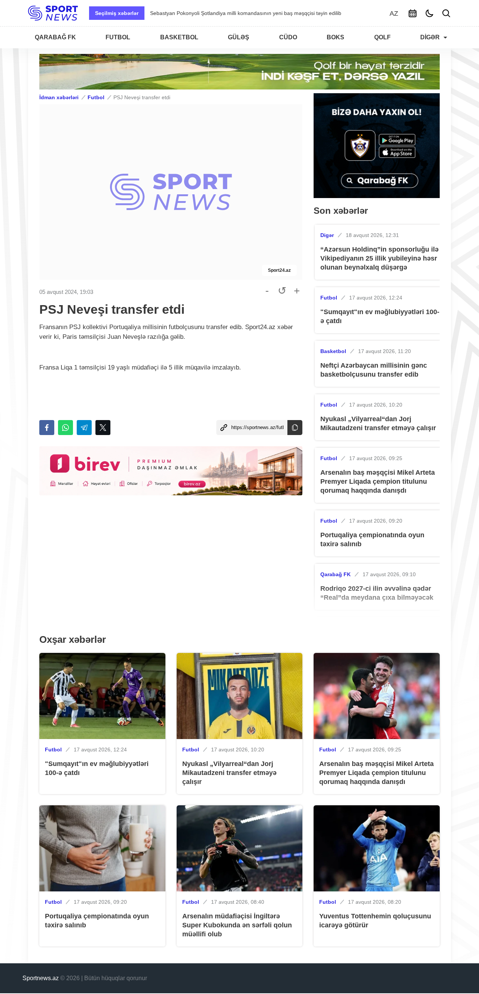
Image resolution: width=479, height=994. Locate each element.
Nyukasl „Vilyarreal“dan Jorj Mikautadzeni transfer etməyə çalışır (378, 423)
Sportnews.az (40, 978)
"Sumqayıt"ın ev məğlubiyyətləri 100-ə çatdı (379, 316)
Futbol (96, 97)
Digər (327, 235)
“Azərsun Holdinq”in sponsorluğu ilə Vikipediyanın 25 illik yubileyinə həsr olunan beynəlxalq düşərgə (379, 258)
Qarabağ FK (335, 574)
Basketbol (333, 351)
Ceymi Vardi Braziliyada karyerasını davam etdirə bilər (214, 13)
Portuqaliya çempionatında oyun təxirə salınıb (372, 539)
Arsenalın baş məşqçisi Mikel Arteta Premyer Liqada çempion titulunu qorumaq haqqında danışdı (377, 481)
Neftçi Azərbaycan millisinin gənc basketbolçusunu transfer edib (373, 370)
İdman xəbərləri (59, 97)
